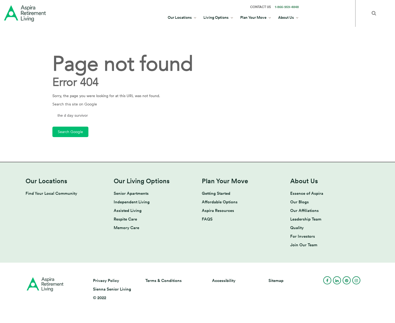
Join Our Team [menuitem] (303, 245)
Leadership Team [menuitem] (305, 219)
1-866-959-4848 (287, 7)
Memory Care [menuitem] (126, 227)
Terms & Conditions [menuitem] (163, 280)
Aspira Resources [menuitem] (218, 210)
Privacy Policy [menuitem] (106, 280)
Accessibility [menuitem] (223, 280)
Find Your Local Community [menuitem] (51, 193)
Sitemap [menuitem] (275, 280)
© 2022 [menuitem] (99, 297)
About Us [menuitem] (286, 17)
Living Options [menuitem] (216, 17)
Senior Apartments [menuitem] (131, 193)
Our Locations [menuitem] (180, 17)
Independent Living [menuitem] (132, 202)
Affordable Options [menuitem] (220, 202)
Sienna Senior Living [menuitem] (112, 289)
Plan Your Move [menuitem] (253, 17)
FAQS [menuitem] (207, 219)
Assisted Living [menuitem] (128, 210)
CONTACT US (260, 7)
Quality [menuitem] (297, 227)
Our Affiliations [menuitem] (304, 210)
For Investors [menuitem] (302, 236)
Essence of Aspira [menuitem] (306, 193)
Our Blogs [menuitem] (299, 202)
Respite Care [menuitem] (125, 219)
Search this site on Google (74, 104)
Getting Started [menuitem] (216, 193)
